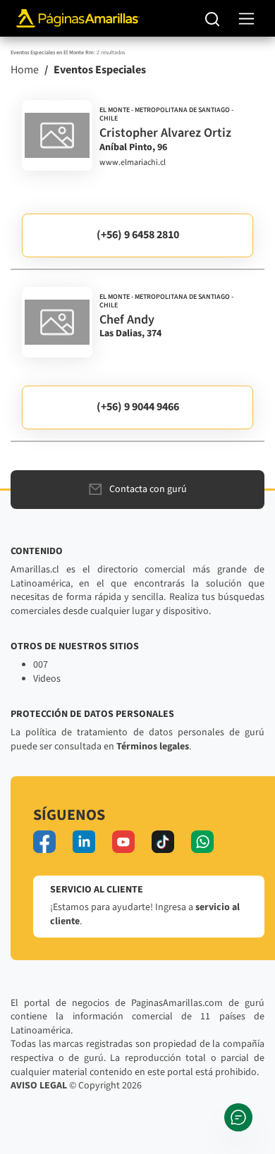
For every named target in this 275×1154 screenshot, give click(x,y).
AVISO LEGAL (39, 1086)
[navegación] (246, 18)
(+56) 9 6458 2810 (138, 235)
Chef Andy (126, 320)
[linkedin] (84, 841)
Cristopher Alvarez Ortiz (165, 133)
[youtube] (123, 841)
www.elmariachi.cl (132, 162)
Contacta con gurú (148, 489)
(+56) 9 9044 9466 (138, 407)
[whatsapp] (202, 841)
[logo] (57, 135)
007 (40, 665)
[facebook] (44, 841)
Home (25, 70)
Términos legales (152, 746)
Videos (47, 679)
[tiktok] (163, 841)
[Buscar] (212, 18)
